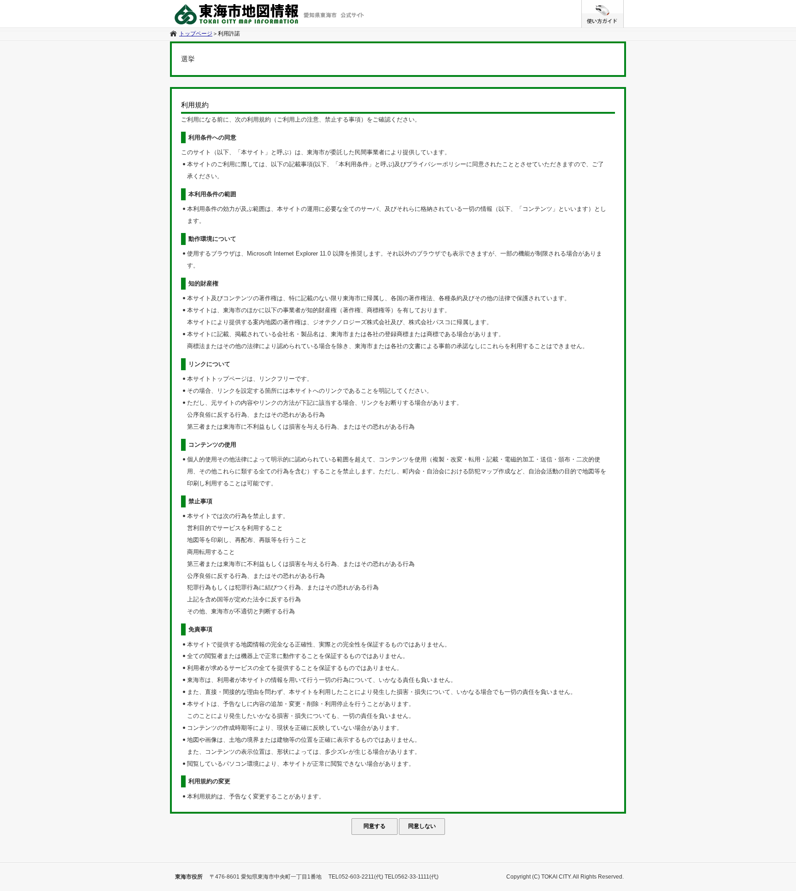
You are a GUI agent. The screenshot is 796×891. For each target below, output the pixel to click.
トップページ (195, 33)
